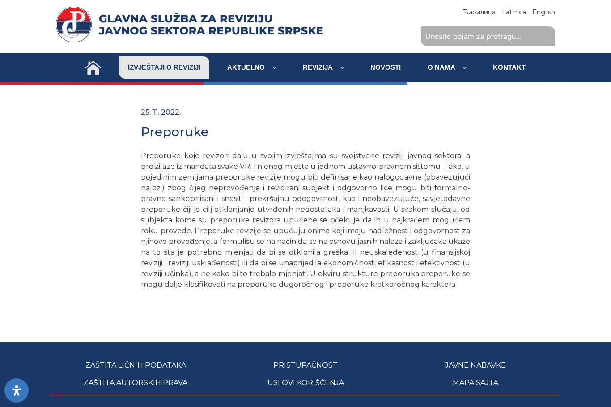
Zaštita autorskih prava (135, 382)
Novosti (385, 67)
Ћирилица (479, 12)
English (543, 12)
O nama (442, 67)
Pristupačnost (305, 365)
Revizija (318, 67)
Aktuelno (247, 67)
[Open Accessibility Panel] (16, 390)
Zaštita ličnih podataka (135, 365)
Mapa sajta (475, 382)
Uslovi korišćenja (305, 382)
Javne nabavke (475, 365)
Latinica (514, 12)
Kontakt (509, 67)
